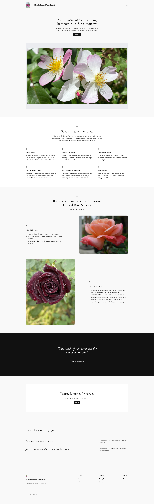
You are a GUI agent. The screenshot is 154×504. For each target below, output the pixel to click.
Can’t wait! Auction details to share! (40, 441)
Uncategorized (105, 450)
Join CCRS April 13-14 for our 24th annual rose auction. (48, 449)
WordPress (36, 494)
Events (103, 442)
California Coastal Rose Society (44, 5)
